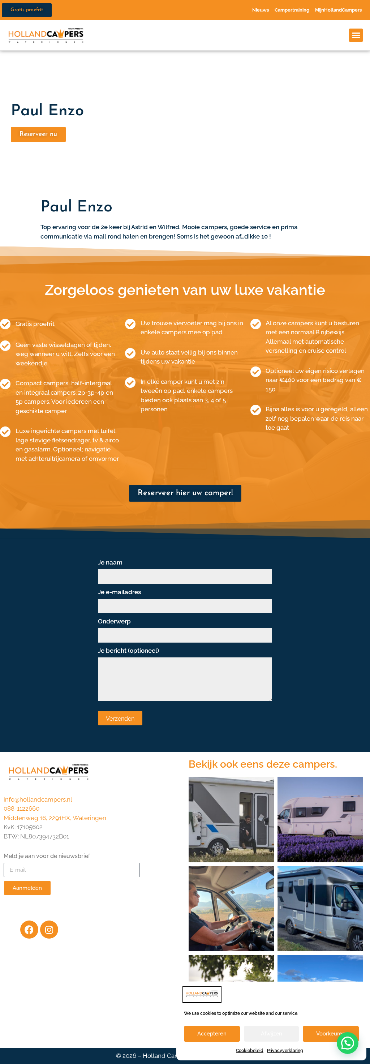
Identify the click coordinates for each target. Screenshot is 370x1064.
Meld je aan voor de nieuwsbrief (47, 856)
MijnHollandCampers (338, 10)
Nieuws (260, 10)
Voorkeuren (330, 1033)
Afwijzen (271, 1033)
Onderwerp (114, 621)
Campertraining (292, 10)
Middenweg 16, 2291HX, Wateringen (55, 817)
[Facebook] (29, 930)
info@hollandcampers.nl (38, 799)
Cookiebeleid (249, 1050)
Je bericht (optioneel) (128, 651)
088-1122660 (21, 808)
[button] (356, 35)
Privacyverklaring (285, 1050)
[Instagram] (49, 930)
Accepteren (212, 1033)
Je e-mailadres (119, 592)
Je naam (110, 562)
